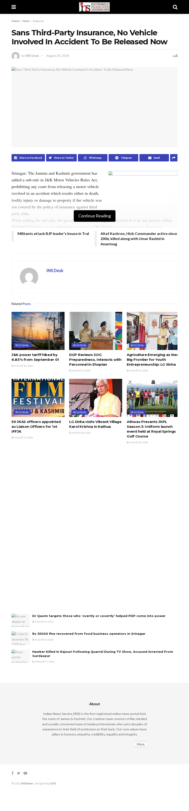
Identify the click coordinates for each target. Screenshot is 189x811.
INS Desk (32, 56)
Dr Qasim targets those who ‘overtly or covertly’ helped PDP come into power (98, 616)
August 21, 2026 (81, 370)
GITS (53, 783)
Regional (38, 21)
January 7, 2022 (44, 661)
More (141, 744)
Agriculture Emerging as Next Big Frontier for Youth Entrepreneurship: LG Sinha (153, 359)
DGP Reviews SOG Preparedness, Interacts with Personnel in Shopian (95, 359)
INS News (27, 783)
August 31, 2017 (44, 621)
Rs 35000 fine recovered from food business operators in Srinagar (88, 633)
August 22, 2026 (23, 365)
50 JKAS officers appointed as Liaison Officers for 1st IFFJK (36, 426)
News (26, 21)
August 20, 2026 (81, 432)
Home (15, 21)
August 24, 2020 (44, 639)
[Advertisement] (46, 534)
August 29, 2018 (57, 56)
